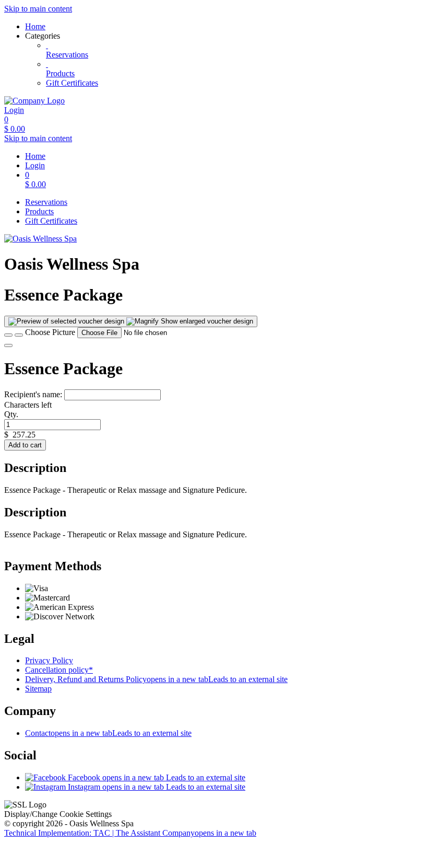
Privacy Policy (49, 660)
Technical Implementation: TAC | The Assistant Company (130, 832)
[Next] (8, 345)
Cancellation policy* (59, 669)
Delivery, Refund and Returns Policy (156, 679)
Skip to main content (38, 8)
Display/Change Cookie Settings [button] (58, 814)
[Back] (8, 335)
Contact (108, 733)
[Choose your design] (19, 335)
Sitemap (38, 688)
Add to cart (25, 445)
